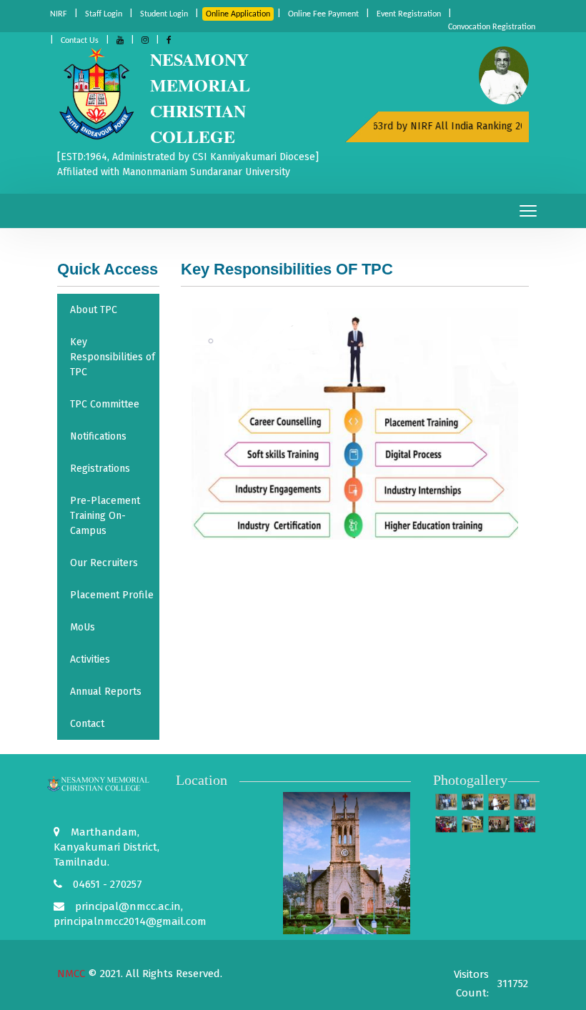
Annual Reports (105, 691)
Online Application (238, 14)
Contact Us (80, 40)
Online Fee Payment (323, 14)
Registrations (100, 468)
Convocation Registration (491, 27)
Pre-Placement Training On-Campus (105, 516)
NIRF (58, 14)
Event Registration (409, 14)
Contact (87, 724)
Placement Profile (112, 595)
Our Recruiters (104, 563)
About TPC (93, 310)
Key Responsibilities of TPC (112, 357)
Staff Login (103, 14)
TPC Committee (104, 404)
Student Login (164, 14)
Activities (90, 659)
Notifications (98, 436)
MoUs (82, 627)
